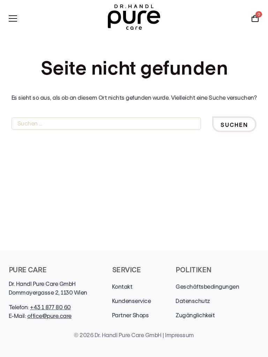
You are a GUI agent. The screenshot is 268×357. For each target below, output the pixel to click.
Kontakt (122, 286)
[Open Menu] (13, 18)
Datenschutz (193, 301)
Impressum (179, 335)
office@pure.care (49, 316)
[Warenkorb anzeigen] (255, 20)
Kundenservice (131, 301)
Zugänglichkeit (195, 315)
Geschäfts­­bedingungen (207, 286)
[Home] (134, 18)
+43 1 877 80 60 (50, 307)
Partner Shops (130, 315)
